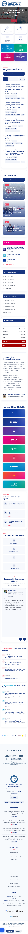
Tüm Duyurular (13, 74)
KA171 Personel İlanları (8, 306)
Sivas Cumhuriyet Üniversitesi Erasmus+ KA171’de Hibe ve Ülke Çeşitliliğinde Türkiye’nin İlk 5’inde (14, 813)
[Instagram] (7, 750)
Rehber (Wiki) (14, 859)
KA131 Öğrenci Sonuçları (9, 279)
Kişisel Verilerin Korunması (14, 873)
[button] (26, 10)
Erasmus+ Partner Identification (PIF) (13, 802)
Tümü (5, 79)
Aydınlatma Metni (14, 876)
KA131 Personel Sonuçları (9, 303)
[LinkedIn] (16, 750)
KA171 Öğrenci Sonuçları (9, 285)
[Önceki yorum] (20, 639)
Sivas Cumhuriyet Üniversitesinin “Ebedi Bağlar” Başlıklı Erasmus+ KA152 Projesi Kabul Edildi (14, 821)
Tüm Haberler (13, 179)
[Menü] (25, 3)
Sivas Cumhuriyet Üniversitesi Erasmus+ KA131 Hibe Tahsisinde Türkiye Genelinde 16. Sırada (14, 829)
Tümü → (24, 648)
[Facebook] (9, 750)
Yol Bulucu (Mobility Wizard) (14, 856)
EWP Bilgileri (13, 797)
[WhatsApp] (20, 750)
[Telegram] (18, 750)
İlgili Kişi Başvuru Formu (14, 886)
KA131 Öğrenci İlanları (8, 276)
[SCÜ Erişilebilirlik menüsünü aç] (2, 930)
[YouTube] (14, 750)
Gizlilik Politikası (14, 883)
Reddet (18, 931)
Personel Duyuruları (7, 312)
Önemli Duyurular (13, 79)
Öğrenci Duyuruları (7, 288)
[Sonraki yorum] (24, 639)
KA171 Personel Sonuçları (9, 309)
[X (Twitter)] (11, 750)
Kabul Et (10, 931)
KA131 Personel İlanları (8, 300)
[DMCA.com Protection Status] (14, 916)
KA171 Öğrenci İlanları (8, 282)
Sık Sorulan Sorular (14, 863)
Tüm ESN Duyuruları (8, 264)
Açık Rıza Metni (14, 879)
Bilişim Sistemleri (14, 852)
